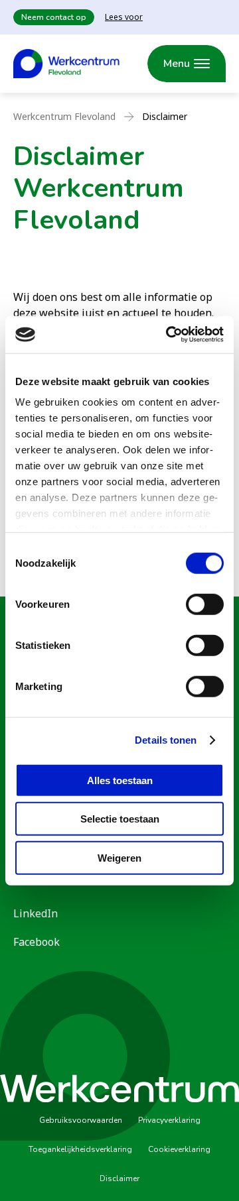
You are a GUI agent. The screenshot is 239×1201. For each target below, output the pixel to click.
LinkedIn (35, 913)
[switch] (205, 603)
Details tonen (166, 740)
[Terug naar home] (66, 63)
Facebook (36, 942)
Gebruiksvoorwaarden (80, 1120)
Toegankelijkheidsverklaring (80, 1149)
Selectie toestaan (119, 819)
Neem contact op (53, 17)
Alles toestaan (120, 779)
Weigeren (119, 857)
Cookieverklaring (179, 1149)
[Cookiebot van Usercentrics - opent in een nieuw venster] (169, 334)
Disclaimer (119, 1178)
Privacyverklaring (169, 1120)
